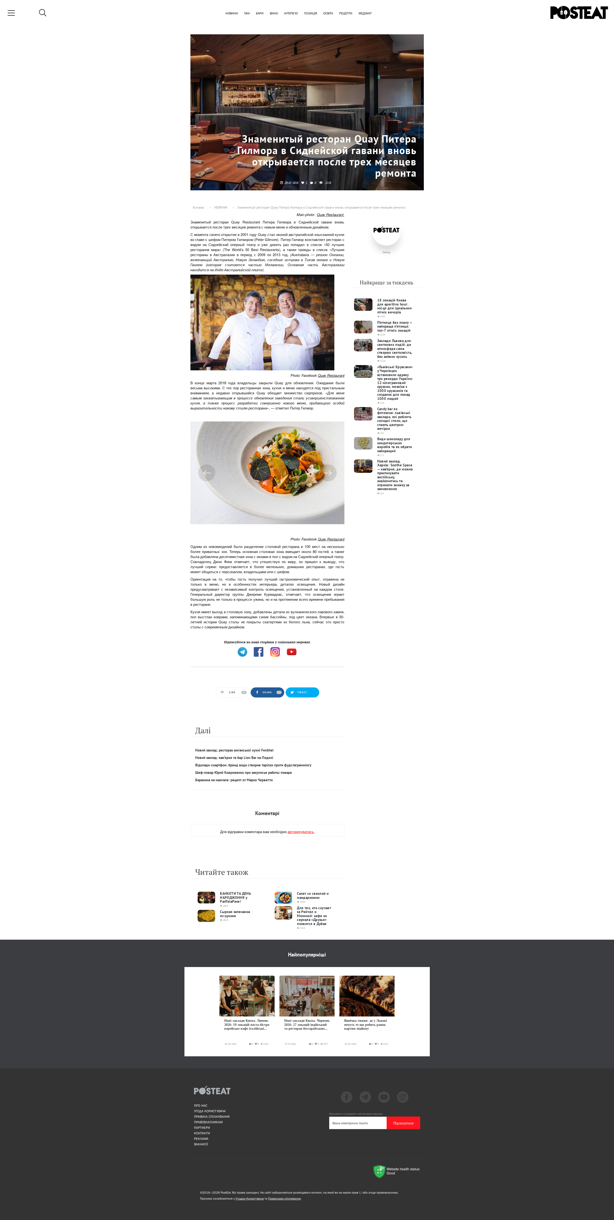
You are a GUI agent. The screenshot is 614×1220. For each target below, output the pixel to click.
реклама (201, 1139)
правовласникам (208, 1122)
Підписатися (403, 1123)
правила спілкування (212, 1116)
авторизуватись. (301, 831)
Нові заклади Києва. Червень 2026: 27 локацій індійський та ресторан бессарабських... (307, 1024)
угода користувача (210, 1111)
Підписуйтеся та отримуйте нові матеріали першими (356, 1113)
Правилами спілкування (284, 1198)
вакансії (201, 1144)
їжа (247, 13)
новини (231, 13)
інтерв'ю (291, 13)
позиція (310, 13)
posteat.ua (272, 641)
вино (274, 13)
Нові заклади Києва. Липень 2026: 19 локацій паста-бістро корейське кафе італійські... (246, 1024)
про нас (200, 1105)
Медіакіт (365, 13)
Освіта (328, 13)
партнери (202, 1128)
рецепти (345, 13)
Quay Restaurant (330, 214)
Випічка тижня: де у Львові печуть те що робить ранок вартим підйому (365, 1024)
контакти (202, 1133)
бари (260, 13)
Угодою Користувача (250, 1198)
